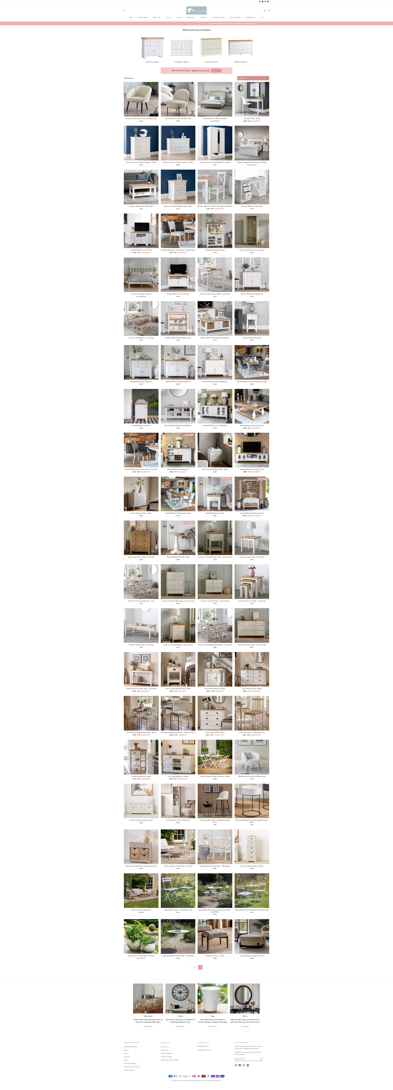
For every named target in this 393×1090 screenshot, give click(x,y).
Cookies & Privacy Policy (131, 1067)
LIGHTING (203, 17)
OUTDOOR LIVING (218, 17)
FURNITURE (191, 17)
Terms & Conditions (130, 1063)
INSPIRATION (250, 17)
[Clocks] (180, 999)
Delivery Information (130, 1047)
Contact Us (164, 1050)
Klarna (126, 1060)
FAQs (125, 1053)
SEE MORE (148, 1026)
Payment (127, 1057)
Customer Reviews (167, 1053)
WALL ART (156, 17)
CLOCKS (168, 17)
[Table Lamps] (148, 999)
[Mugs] (213, 999)
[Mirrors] (245, 999)
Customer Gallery (166, 1057)
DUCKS (178, 17)
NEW (130, 17)
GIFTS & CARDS (235, 17)
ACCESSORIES (143, 17)
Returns (126, 1050)
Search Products (129, 1070)
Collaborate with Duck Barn (170, 1060)
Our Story (164, 1047)
